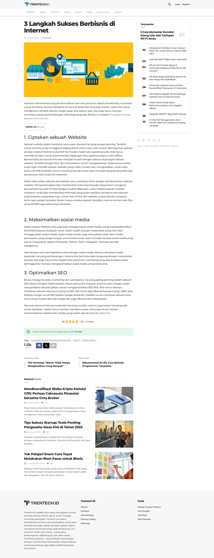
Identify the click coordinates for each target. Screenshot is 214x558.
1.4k (45, 402)
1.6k (51, 463)
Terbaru (30, 12)
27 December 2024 (35, 463)
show (40, 127)
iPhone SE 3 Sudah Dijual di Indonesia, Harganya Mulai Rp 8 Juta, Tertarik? (167, 68)
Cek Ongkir (144, 511)
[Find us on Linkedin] (154, 140)
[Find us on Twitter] (148, 140)
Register (186, 4)
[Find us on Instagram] (139, 140)
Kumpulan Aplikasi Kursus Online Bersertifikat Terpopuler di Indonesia (167, 87)
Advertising (87, 515)
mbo (106, 313)
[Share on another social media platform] (53, 345)
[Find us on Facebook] (143, 140)
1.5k (47, 432)
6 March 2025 (32, 402)
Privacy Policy (88, 519)
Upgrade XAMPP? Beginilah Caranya (167, 114)
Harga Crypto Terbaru (149, 507)
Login (177, 4)
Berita (43, 12)
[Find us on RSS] (159, 140)
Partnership (154, 146)
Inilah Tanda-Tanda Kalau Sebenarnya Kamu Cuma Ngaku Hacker (165, 105)
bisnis (76, 340)
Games (89, 12)
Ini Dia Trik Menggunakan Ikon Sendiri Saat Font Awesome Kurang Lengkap (167, 123)
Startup (55, 12)
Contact (146, 146)
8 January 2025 (33, 432)
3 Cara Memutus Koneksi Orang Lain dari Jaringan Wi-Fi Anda (157, 35)
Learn (78, 12)
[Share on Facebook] (39, 345)
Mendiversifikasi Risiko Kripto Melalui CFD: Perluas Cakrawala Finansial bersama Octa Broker (55, 393)
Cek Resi (142, 515)
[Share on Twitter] (46, 345)
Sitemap (85, 523)
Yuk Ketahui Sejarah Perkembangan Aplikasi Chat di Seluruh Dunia (167, 95)
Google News (165, 146)
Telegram (174, 146)
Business (47, 38)
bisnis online (89, 340)
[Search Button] (169, 4)
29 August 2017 (31, 38)
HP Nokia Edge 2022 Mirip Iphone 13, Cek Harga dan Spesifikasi (167, 78)
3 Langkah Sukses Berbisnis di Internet (50, 340)
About (140, 146)
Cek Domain (144, 519)
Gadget (118, 12)
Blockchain (103, 12)
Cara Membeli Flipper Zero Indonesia (168, 59)
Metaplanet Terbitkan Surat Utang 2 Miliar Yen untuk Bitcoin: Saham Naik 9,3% (167, 51)
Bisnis (67, 12)
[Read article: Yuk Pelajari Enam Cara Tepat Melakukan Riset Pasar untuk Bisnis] (114, 465)
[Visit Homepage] (37, 4)
